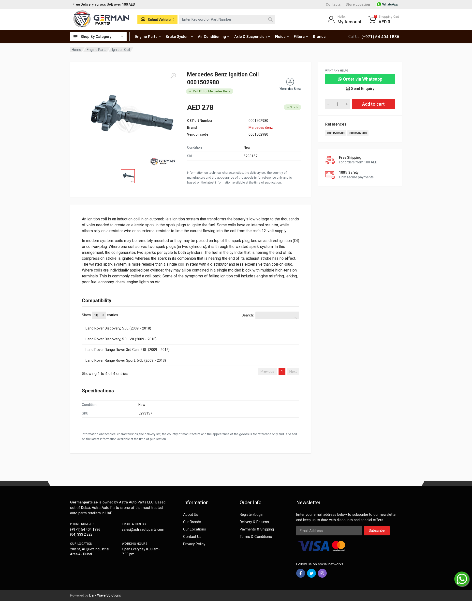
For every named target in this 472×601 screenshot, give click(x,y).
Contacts (333, 4)
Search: (248, 315)
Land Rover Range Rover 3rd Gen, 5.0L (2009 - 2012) (128, 349)
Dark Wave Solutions (105, 595)
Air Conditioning (212, 36)
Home (76, 50)
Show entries (100, 315)
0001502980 (358, 133)
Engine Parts (146, 36)
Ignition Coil (121, 50)
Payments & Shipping (257, 529)
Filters (299, 36)
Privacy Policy (194, 544)
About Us (190, 514)
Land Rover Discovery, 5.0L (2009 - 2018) (118, 328)
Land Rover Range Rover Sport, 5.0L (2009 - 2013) (126, 360)
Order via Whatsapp (362, 79)
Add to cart (373, 104)
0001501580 (335, 133)
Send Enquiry (362, 88)
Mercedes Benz (261, 127)
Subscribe (377, 530)
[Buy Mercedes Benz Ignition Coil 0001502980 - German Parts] (129, 120)
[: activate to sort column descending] (190, 322)
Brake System (178, 36)
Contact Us (192, 536)
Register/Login (251, 514)
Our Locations (194, 529)
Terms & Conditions (256, 536)
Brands (319, 36)
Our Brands (192, 522)
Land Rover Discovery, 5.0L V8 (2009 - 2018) (121, 339)
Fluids (280, 36)
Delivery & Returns (254, 522)
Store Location (358, 4)
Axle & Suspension (250, 36)
